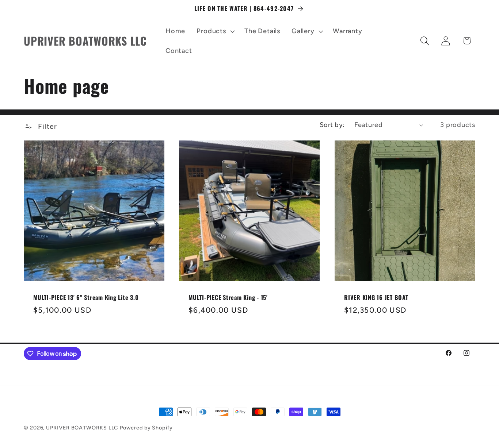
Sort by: (332, 125)
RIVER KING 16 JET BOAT (376, 297)
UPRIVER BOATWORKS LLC (82, 427)
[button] (215, 31)
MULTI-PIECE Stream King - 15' (228, 297)
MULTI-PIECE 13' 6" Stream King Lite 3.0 (85, 297)
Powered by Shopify (146, 427)
